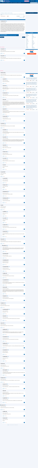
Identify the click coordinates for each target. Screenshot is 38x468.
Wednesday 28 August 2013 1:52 (5, 261)
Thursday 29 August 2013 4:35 (5, 166)
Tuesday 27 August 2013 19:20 (5, 80)
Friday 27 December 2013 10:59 (5, 399)
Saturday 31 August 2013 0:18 (5, 351)
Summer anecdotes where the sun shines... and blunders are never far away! (9, 35)
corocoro (4, 158)
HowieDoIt (4, 245)
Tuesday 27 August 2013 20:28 (5, 371)
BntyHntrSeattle (5, 191)
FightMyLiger (4, 329)
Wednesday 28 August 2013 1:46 (5, 385)
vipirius (4, 85)
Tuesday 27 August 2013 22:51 (5, 186)
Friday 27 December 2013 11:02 (5, 199)
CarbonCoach (4, 116)
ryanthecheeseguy (5, 309)
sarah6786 (4, 211)
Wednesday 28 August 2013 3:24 (6, 226)
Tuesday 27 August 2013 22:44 (5, 94)
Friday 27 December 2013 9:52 (3, 22)
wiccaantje (2, 123)
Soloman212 (4, 231)
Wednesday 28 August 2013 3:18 (5, 110)
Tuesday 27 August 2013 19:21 (5, 131)
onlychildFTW (4, 356)
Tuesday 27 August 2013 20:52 (5, 138)
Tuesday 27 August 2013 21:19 (5, 146)
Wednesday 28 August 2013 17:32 (6, 297)
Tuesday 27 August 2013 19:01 (3, 324)
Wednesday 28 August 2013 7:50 (6, 281)
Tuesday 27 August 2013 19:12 (5, 419)
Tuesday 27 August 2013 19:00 (3, 50)
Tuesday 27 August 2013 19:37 (5, 317)
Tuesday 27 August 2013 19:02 (3, 379)
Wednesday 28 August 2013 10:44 (6, 338)
